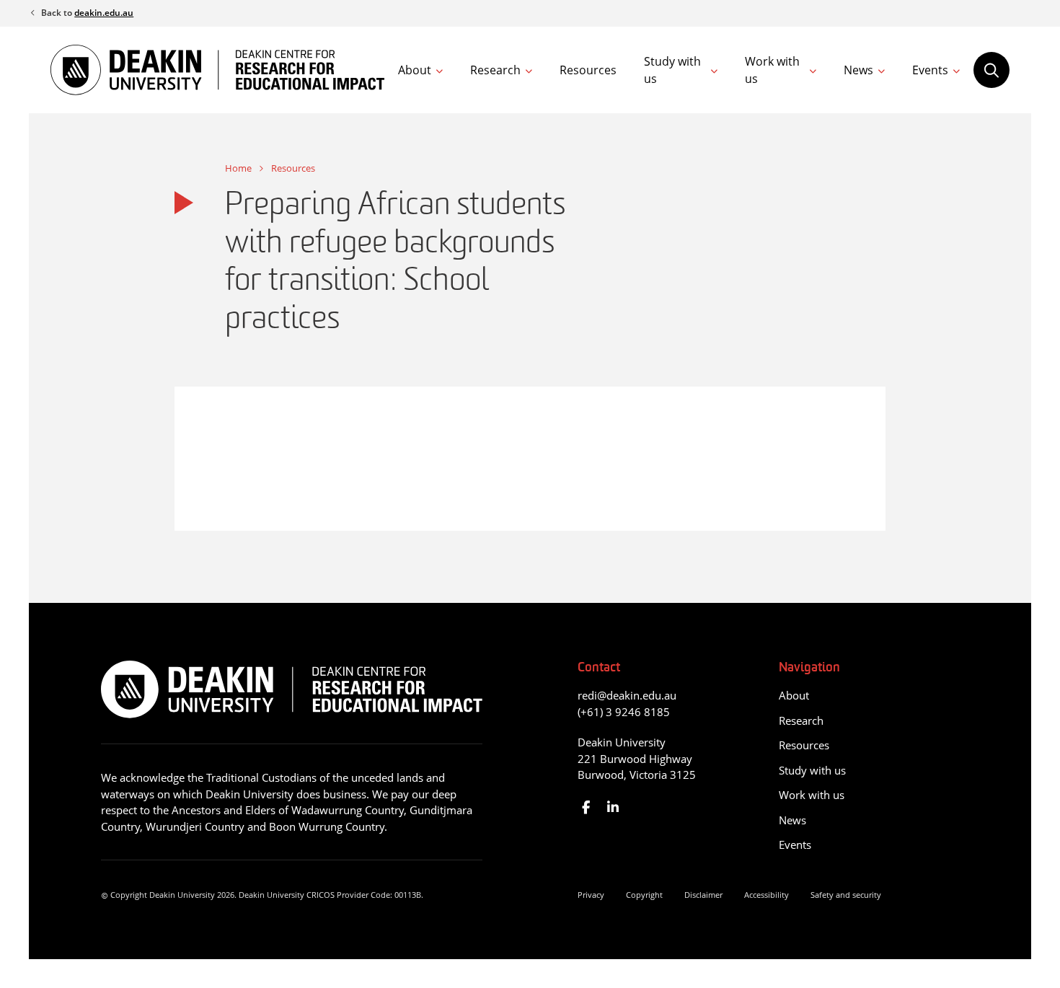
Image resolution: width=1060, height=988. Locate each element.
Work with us (772, 70)
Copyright (644, 894)
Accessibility (766, 894)
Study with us (672, 70)
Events (930, 70)
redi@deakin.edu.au (627, 695)
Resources (588, 70)
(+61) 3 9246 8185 (624, 712)
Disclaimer (703, 894)
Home (238, 168)
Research (495, 70)
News (858, 70)
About (414, 70)
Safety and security (846, 894)
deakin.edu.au (103, 12)
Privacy (591, 894)
